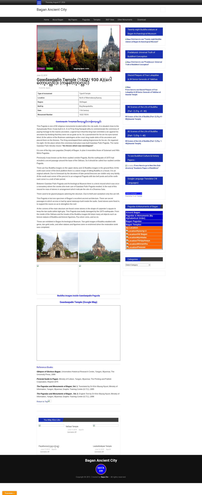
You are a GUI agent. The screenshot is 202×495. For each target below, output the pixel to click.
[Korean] (131, 188)
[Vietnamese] (126, 191)
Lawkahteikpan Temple (102, 446)
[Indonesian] (126, 188)
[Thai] (142, 188)
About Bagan (57, 20)
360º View (110, 20)
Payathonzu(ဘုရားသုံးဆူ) (49, 446)
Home (46, 20)
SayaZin (54, 449)
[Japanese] (129, 188)
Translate (139, 196)
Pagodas (86, 20)
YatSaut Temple (72, 426)
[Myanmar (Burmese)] (137, 188)
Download (141, 20)
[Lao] (134, 188)
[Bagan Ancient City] (39, 20)
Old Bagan (41, 68)
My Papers (72, 20)
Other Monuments (125, 20)
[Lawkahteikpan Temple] (105, 434)
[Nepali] (139, 188)
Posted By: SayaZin (44, 88)
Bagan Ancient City (52, 9)
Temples (96, 20)
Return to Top (42, 402)
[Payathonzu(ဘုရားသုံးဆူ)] (51, 434)
